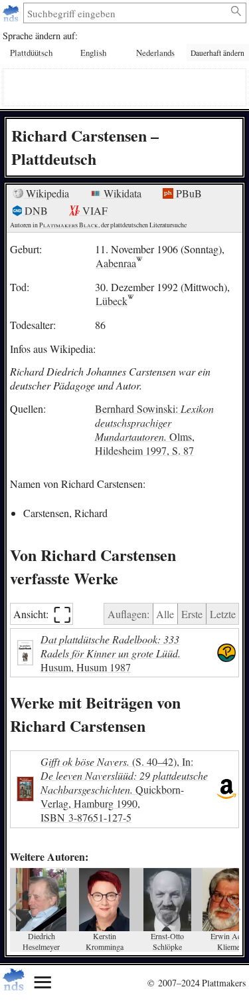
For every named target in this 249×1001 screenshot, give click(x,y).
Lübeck (111, 301)
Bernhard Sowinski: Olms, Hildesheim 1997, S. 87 (154, 429)
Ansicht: (42, 614)
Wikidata (121, 193)
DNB (35, 210)
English (93, 52)
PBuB (187, 193)
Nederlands (155, 52)
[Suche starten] (236, 11)
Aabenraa (116, 263)
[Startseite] (12, 13)
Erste (192, 614)
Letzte (223, 614)
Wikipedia (46, 193)
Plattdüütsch (31, 52)
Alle (165, 614)
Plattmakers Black (68, 225)
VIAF (94, 210)
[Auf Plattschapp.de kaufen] (226, 653)
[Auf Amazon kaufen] (226, 789)
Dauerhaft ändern (217, 53)
